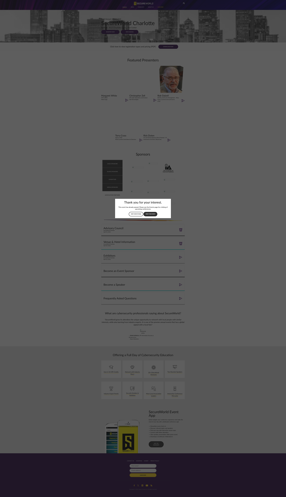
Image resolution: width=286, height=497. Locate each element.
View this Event (150, 214)
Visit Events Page (136, 214)
